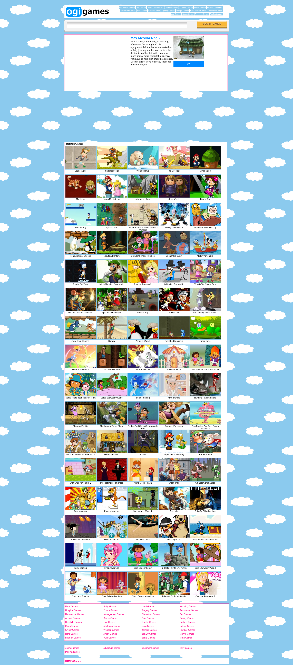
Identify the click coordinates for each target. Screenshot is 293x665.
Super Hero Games (155, 7)
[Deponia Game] (174, 498)
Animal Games (72, 618)
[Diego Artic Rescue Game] (80, 583)
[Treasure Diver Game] (143, 526)
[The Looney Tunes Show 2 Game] (205, 299)
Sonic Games (148, 637)
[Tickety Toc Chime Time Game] (205, 271)
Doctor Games (110, 610)
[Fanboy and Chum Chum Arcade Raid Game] (143, 413)
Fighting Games (168, 11)
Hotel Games (148, 606)
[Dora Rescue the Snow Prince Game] (205, 356)
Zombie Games (149, 630)
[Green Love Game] (205, 328)
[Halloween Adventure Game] (80, 526)
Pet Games (185, 614)
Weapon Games (111, 630)
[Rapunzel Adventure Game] (174, 413)
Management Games (113, 614)
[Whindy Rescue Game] (174, 356)
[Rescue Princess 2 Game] (143, 271)
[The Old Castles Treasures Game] (80, 299)
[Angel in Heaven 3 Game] (80, 356)
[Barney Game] (112, 328)
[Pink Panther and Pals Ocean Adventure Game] (205, 413)
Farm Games (71, 606)
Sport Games (187, 14)
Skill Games (141, 7)
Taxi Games (109, 622)
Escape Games (182, 11)
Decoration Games (127, 7)
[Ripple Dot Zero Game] (80, 271)
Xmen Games (110, 634)
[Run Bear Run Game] (205, 441)
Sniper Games (72, 630)
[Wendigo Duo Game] (143, 158)
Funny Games (154, 11)
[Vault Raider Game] (80, 158)
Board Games (200, 7)
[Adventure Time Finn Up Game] (205, 214)
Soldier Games (187, 626)
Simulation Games (151, 614)
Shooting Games (202, 14)
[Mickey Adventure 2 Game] (174, 214)
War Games (176, 14)
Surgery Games (149, 610)
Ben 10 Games (149, 634)
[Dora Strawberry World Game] (205, 555)
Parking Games (187, 622)
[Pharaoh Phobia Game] (80, 413)
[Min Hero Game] (80, 186)
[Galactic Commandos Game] (205, 470)
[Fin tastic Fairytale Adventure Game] (174, 555)
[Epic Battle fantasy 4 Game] (112, 299)
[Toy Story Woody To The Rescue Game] (80, 441)
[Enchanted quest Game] (174, 243)
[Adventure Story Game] (143, 186)
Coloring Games (186, 7)
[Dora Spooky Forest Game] (143, 555)
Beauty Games (187, 618)
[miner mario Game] (205, 158)
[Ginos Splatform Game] (112, 441)
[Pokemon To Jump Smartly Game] (174, 583)
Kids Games (142, 11)
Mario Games (72, 626)
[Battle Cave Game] (174, 299)
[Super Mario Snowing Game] (174, 441)
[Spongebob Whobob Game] (143, 498)
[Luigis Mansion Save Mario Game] (112, 271)
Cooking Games (171, 7)
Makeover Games (128, 11)
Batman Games (73, 637)
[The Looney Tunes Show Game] (112, 413)
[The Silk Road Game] (174, 158)
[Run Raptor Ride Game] (112, 158)
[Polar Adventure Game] (112, 498)
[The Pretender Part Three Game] (112, 470)
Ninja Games (148, 626)
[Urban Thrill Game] (174, 470)
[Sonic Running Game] (143, 384)
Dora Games (148, 618)
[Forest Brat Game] (205, 186)
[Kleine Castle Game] (174, 186)
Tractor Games (149, 622)
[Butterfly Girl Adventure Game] (205, 498)
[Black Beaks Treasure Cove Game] (205, 526)
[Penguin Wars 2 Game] (143, 328)
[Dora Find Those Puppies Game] (143, 243)
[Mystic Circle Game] (112, 214)
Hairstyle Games (73, 622)
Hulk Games (109, 637)
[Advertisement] (93, 60)
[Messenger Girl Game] (174, 526)
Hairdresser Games (74, 614)
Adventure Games (214, 7)
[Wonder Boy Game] (80, 214)
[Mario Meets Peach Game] (143, 470)
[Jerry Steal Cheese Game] (80, 328)
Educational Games (198, 11)
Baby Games (109, 606)
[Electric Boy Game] (143, 299)
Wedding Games (188, 606)
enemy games (72, 648)
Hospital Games (73, 610)
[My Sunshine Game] (174, 384)
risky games (186, 648)
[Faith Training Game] (80, 555)
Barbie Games (110, 618)
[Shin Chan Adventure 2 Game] (80, 470)
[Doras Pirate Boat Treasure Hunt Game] (80, 384)
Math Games (186, 637)
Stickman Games (112, 626)
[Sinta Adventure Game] (143, 356)
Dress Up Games (215, 11)
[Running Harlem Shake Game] (205, 384)
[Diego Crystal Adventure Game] (143, 583)
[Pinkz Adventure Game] (112, 555)
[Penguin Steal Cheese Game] (80, 243)
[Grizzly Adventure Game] (112, 356)
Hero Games (71, 634)
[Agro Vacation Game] (80, 498)
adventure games (111, 648)
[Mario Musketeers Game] (112, 186)
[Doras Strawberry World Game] (112, 384)
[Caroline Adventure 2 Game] (205, 583)
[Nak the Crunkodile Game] (174, 328)
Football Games (187, 630)
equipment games (150, 648)
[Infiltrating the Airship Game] (174, 271)
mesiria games (72, 652)
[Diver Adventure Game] (112, 526)
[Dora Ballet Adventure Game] (112, 583)
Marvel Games (187, 634)
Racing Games (216, 14)
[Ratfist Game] (143, 441)
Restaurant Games (189, 610)
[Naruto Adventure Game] (112, 243)
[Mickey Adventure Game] (205, 243)
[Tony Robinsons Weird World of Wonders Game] (143, 214)
